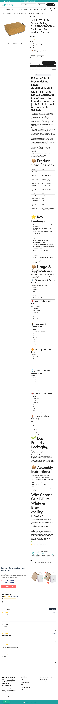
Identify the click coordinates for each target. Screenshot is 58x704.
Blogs (22, 684)
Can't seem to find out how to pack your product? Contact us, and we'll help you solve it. (29, 1)
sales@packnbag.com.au (10, 696)
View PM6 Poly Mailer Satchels (39, 544)
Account (43, 4)
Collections (8, 13)
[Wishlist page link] (3, 9)
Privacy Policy (24, 679)
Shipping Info (39, 74)
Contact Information (25, 687)
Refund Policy (24, 686)
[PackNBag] (7, 5)
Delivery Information (25, 682)
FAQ (22, 689)
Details (32, 74)
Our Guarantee (47, 74)
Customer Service (25, 681)
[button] (50, 4)
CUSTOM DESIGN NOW (8, 586)
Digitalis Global (33, 702)
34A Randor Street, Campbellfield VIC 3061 (8, 680)
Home (3, 13)
